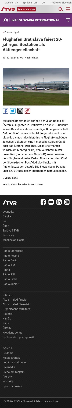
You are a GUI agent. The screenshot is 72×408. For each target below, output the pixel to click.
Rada (6, 323)
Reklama (8, 353)
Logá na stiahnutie (14, 362)
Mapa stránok (11, 357)
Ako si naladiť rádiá (15, 299)
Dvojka (7, 216)
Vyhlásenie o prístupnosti (18, 337)
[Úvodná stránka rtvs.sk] (8, 9)
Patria (6, 269)
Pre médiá (9, 367)
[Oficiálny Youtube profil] (51, 202)
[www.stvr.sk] (10, 202)
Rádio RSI (9, 274)
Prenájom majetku (14, 372)
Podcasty (8, 235)
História (7, 314)
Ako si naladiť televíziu (16, 304)
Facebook (5, 111)
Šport (6, 226)
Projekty (8, 376)
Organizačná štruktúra (16, 309)
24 (4, 221)
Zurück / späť (11, 32)
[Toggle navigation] (68, 9)
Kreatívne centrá (13, 332)
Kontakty (8, 381)
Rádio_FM (9, 265)
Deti (44, 2)
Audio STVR (12, 2)
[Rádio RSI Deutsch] (32, 20)
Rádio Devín (10, 260)
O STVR (7, 295)
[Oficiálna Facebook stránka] (43, 202)
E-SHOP (7, 348)
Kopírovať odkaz (27, 111)
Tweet (13, 111)
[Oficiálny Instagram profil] (66, 202)
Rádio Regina (11, 255)
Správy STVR (30, 2)
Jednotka (8, 211)
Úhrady (7, 328)
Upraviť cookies (12, 386)
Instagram (20, 111)
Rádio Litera (10, 279)
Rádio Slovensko (13, 251)
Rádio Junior (10, 284)
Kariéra (7, 318)
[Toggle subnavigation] (68, 20)
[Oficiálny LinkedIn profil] (59, 202)
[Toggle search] (60, 9)
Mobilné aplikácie (13, 240)
